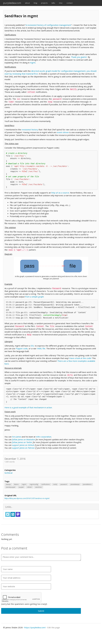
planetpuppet (10, 487)
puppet (21, 487)
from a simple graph (34, 296)
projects (44, 3)
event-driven (63, 132)
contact (70, 3)
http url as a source (60, 192)
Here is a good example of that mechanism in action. (28, 407)
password (63, 484)
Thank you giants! (79, 57)
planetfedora (87, 484)
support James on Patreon (23, 447)
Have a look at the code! (80, 358)
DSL (32, 345)
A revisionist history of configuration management (48, 25)
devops (8, 484)
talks (53, 3)
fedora (16, 484)
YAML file (41, 348)
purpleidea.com (12, 3)
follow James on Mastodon (23, 439)
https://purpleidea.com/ (35, 627)
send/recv (38, 487)
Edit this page (53, 627)
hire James (16, 436)
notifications (45, 484)
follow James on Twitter (22, 442)
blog (35, 3)
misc (61, 3)
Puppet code (22, 348)
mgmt (32, 62)
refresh (29, 487)
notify (55, 484)
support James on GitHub (23, 445)
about (27, 3)
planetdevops (75, 484)
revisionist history (30, 129)
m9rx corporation (43, 436)
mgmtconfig (34, 484)
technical (8, 472)
